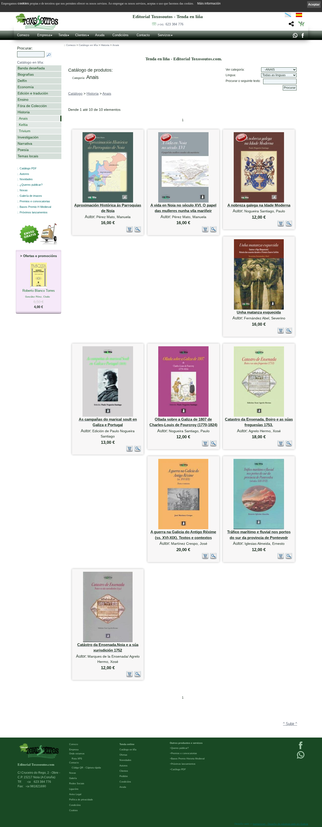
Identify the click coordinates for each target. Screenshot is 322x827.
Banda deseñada (31, 68)
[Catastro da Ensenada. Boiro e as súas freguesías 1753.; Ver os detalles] (259, 415)
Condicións (120, 35)
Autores (24, 173)
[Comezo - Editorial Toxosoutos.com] (37, 21)
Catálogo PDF (28, 168)
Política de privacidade (81, 799)
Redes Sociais (76, 783)
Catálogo (75, 93)
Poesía (23, 150)
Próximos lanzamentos (34, 212)
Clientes (81, 35)
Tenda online (126, 744)
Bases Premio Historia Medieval (188, 758)
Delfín (22, 81)
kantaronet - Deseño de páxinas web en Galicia (280, 823)
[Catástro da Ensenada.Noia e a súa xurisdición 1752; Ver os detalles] (108, 641)
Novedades (125, 760)
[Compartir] (291, 25)
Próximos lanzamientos (183, 764)
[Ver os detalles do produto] (137, 231)
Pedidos (123, 776)
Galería (73, 778)
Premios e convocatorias (35, 201)
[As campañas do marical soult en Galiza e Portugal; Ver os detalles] (108, 415)
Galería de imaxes (31, 195)
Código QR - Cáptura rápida (86, 767)
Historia (24, 112)
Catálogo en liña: (30, 62)
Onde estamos (77, 753)
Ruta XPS (77, 758)
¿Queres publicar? (31, 184)
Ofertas (123, 755)
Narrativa (25, 143)
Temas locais (28, 156)
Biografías (26, 74)
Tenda (62, 35)
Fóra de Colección (32, 106)
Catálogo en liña (88, 45)
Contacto (143, 35)
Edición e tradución (33, 93)
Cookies (73, 810)
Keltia (23, 125)
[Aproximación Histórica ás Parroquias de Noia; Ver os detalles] (108, 201)
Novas (24, 190)
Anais (23, 118)
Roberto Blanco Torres (38, 299)
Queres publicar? (180, 748)
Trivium (24, 131)
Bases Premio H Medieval (35, 206)
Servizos (164, 35)
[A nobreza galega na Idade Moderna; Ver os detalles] (259, 201)
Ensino (23, 100)
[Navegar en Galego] (288, 16)
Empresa (43, 35)
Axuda (99, 35)
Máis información (209, 3)
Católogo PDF (178, 769)
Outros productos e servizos (186, 743)
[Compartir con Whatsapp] (295, 37)
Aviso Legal (75, 794)
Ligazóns (73, 789)
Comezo (23, 35)
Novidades (26, 179)
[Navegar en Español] (300, 16)
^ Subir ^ (290, 724)
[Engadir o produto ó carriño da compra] (129, 231)
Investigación (28, 137)
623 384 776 (170, 24)
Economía (26, 87)
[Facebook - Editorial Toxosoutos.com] (302, 37)
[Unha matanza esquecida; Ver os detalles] (259, 308)
